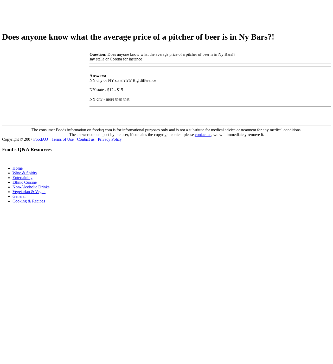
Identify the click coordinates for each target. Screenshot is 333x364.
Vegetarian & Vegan (29, 191)
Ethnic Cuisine (24, 182)
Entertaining (22, 177)
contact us (203, 134)
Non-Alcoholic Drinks (30, 187)
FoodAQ (40, 139)
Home (17, 168)
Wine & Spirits (24, 173)
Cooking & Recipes (28, 201)
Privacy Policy (110, 139)
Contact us (85, 139)
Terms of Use (63, 139)
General (18, 196)
